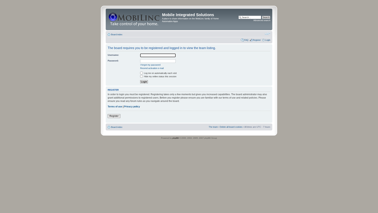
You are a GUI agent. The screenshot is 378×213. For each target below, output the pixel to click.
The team (213, 127)
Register (257, 40)
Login (267, 40)
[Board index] (134, 19)
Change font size (267, 33)
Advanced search (261, 20)
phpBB (175, 138)
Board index (116, 34)
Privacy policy (132, 106)
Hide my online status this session (159, 76)
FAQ (246, 40)
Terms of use (115, 106)
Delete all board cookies (231, 127)
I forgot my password (150, 65)
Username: (113, 55)
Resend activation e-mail (152, 68)
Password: (113, 61)
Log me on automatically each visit (160, 73)
